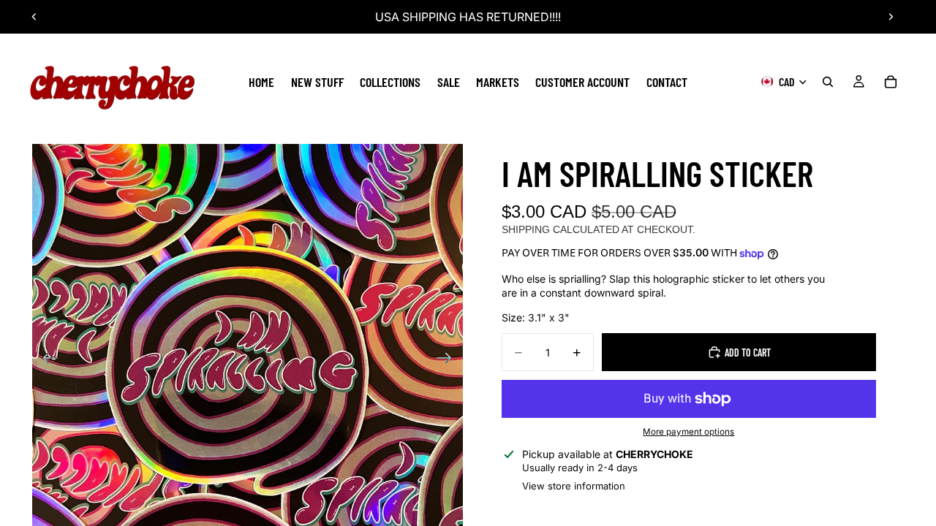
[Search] (828, 82)
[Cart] (891, 82)
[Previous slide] (34, 17)
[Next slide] (891, 17)
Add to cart (748, 352)
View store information (573, 486)
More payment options (688, 432)
